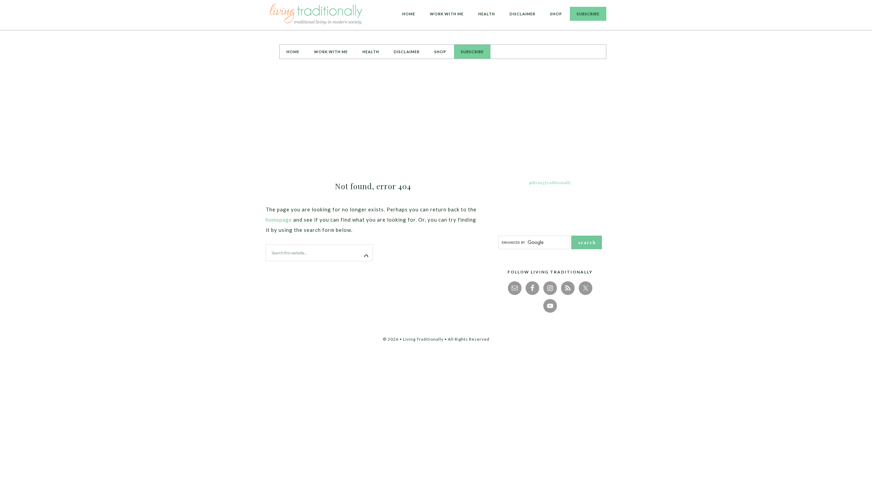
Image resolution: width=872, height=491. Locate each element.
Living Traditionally (317, 15)
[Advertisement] (436, 117)
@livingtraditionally (550, 182)
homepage (279, 220)
